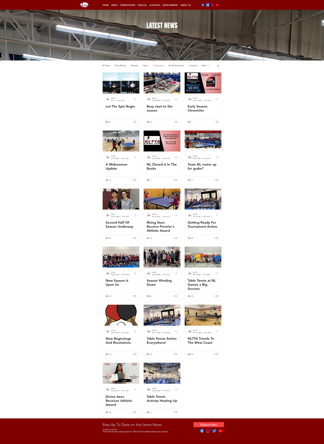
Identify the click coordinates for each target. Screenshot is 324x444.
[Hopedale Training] (121, 141)
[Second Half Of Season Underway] (121, 199)
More (204, 65)
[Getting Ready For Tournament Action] (203, 199)
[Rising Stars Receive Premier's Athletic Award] (162, 199)
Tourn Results (120, 65)
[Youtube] (217, 4)
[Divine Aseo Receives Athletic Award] (121, 373)
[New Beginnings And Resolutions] (121, 315)
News (145, 65)
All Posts (106, 65)
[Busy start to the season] (162, 83)
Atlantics (134, 65)
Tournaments (158, 65)
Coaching (193, 65)
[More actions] (135, 99)
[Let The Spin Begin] (121, 83)
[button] (127, 5)
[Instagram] (212, 4)
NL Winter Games (176, 65)
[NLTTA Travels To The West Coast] (203, 315)
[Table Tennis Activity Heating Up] (162, 373)
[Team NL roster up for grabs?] (203, 141)
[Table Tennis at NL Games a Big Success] (203, 257)
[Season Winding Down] (162, 257)
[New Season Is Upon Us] (121, 257)
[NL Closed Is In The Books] (162, 141)
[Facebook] (202, 4)
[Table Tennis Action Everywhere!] (162, 315)
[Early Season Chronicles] (203, 83)
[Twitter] (214, 430)
